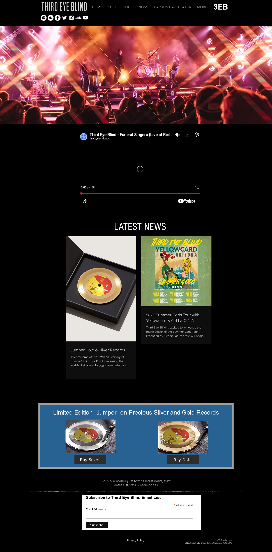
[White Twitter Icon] (65, 18)
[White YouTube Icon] (85, 18)
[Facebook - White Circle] (58, 18)
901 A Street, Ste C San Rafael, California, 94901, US (208, 543)
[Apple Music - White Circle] (51, 18)
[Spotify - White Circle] (44, 18)
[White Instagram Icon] (71, 18)
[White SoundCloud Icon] (78, 18)
